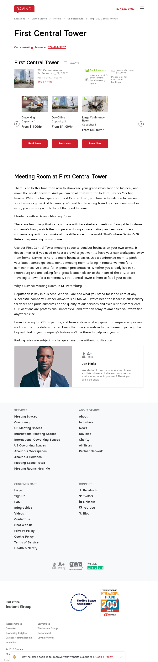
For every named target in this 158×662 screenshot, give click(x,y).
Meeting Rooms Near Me (32, 468)
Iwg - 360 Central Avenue (104, 18)
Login (18, 490)
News (83, 428)
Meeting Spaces (25, 416)
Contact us (22, 519)
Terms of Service (26, 542)
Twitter (88, 496)
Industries (86, 422)
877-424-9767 (125, 9)
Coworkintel (44, 633)
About (83, 416)
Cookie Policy (24, 536)
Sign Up (19, 496)
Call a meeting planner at (40, 47)
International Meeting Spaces (35, 434)
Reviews (85, 434)
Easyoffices (44, 623)
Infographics (23, 508)
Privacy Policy (24, 531)
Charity (84, 439)
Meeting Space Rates (29, 463)
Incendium (11, 642)
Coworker (11, 628)
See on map (44, 81)
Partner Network (91, 451)
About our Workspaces (30, 451)
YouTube (89, 508)
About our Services (28, 457)
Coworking (21, 422)
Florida (57, 18)
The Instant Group (48, 628)
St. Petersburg (75, 18)
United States (39, 18)
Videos (19, 513)
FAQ (17, 502)
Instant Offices (14, 623)
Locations (19, 18)
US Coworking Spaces (30, 445)
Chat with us (23, 525)
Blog (86, 513)
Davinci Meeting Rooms (19, 637)
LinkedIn (89, 502)
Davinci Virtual (46, 637)
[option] (35, 124)
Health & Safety (25, 548)
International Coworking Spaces (37, 439)
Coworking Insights (16, 633)
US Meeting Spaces (28, 428)
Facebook (90, 490)
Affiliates (85, 445)
